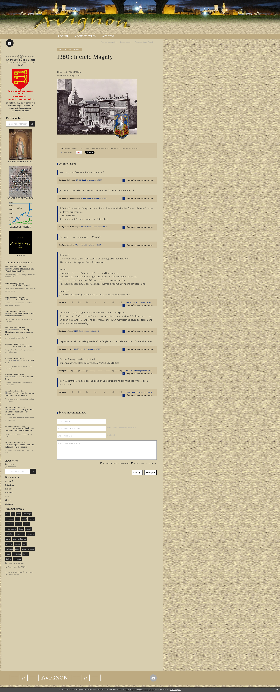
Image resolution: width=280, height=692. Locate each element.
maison (19, 524)
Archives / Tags (85, 36)
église (21, 529)
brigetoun (71, 180)
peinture (9, 544)
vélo (135, 149)
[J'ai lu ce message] (277, 689)
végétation (9, 534)
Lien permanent (70, 149)
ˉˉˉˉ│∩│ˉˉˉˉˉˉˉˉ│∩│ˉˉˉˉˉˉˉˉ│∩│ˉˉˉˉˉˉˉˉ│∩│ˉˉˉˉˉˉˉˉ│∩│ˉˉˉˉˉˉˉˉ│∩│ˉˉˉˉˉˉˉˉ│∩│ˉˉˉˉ (96, 302)
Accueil (63, 36)
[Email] (10, 43)
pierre (8, 539)
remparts (30, 534)
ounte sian (17, 559)
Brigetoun (9, 485)
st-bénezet (9, 519)
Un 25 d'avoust (23, 285)
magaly (120, 149)
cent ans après (11, 529)
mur (17, 519)
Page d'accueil (125, 42)
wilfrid (8, 299)
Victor (8, 500)
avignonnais (20, 534)
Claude (70, 331)
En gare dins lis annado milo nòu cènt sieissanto (19, 394)
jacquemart (111, 149)
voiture (26, 524)
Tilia (7, 269)
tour (24, 544)
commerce (9, 524)
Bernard (9, 481)
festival (24, 519)
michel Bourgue (73, 198)
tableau (17, 544)
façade (25, 554)
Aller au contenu (9, 2)
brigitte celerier (12, 330)
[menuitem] (65, 36)
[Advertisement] (13, 622)
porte (17, 549)
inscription (17, 554)
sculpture (9, 549)
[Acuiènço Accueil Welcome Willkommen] (20, 79)
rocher (31, 519)
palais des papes (28, 549)
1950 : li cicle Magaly (85, 57)
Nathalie (9, 493)
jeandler (70, 245)
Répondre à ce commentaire (140, 180)
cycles (87, 149)
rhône (8, 554)
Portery (70, 349)
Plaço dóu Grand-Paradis (144, 42)
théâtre (8, 559)
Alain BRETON (11, 377)
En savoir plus (175, 689)
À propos (108, 36)
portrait (28, 529)
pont (7, 514)
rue (13, 514)
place (19, 514)
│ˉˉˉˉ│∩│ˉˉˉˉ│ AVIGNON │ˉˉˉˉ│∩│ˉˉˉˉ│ (54, 678)
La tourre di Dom (24, 346)
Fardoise (9, 489)
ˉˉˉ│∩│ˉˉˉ (8, 285)
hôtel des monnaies (98, 149)
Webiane (9, 504)
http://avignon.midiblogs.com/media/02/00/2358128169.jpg (89, 362)
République (27, 514)
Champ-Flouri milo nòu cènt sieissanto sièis (19, 270)
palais (125, 149)
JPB (6, 445)
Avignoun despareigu (109, 42)
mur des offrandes (19, 539)
